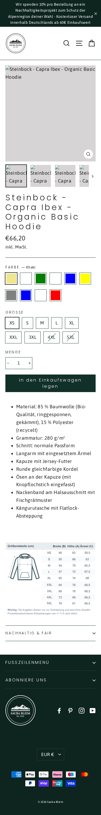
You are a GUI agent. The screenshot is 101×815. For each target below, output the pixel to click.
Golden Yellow (85, 278)
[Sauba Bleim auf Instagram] (82, 710)
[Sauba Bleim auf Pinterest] (70, 710)
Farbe (20, 267)
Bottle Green (41, 278)
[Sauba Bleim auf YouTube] (93, 710)
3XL (32, 337)
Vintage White (41, 295)
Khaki (11, 278)
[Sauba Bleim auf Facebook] (59, 710)
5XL (70, 337)
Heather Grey (11, 295)
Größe (14, 312)
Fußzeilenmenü (27, 662)
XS (12, 323)
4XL (51, 337)
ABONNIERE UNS (26, 680)
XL (71, 323)
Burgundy (55, 278)
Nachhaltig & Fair (28, 633)
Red (55, 295)
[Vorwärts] (92, 175)
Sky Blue (26, 295)
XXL (13, 337)
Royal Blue (70, 278)
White (26, 278)
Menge (13, 352)
